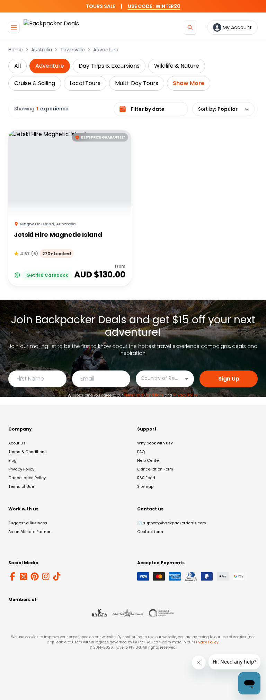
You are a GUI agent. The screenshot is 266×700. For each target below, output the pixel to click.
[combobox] (159, 378)
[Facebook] (12, 576)
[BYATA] (99, 613)
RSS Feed (146, 478)
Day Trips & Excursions (109, 66)
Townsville (72, 49)
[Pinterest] (34, 576)
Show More (188, 83)
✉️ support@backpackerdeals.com (171, 523)
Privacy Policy (185, 395)
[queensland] (161, 613)
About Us (17, 443)
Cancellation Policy (27, 478)
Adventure (105, 49)
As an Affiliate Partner (29, 531)
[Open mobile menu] (13, 27)
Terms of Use (21, 486)
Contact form (150, 531)
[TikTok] (57, 576)
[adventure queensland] (128, 613)
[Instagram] (46, 576)
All (17, 66)
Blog (12, 460)
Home (15, 49)
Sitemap (145, 486)
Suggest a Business (27, 523)
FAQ (141, 452)
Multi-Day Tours (136, 83)
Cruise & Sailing (34, 83)
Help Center (148, 460)
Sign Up (228, 379)
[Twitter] (23, 576)
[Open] (187, 379)
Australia (41, 49)
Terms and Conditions (144, 395)
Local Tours (85, 83)
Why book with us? (155, 443)
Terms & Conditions (27, 452)
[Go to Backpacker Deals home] (51, 27)
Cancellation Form (155, 469)
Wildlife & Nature (176, 66)
